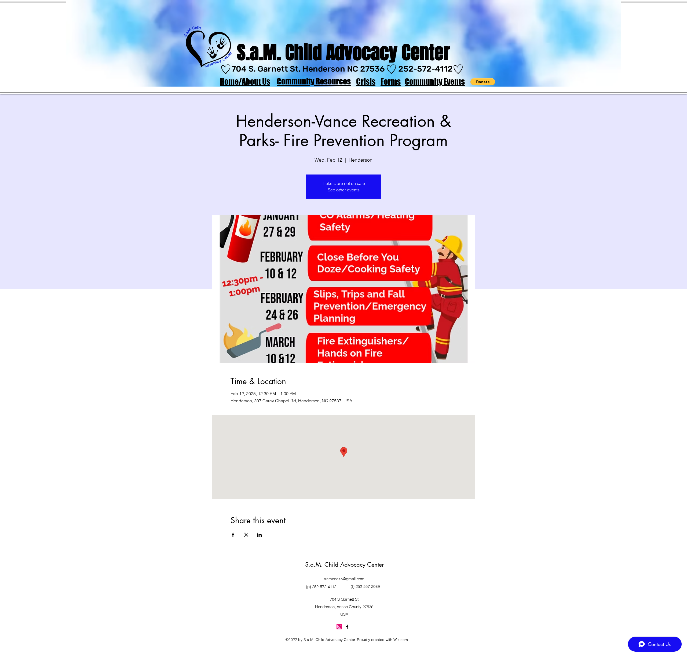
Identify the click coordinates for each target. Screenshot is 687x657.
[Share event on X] (246, 535)
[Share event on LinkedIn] (259, 535)
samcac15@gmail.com (344, 578)
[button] (482, 81)
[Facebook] (347, 626)
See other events (344, 189)
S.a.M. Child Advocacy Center (344, 564)
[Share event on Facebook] (233, 535)
